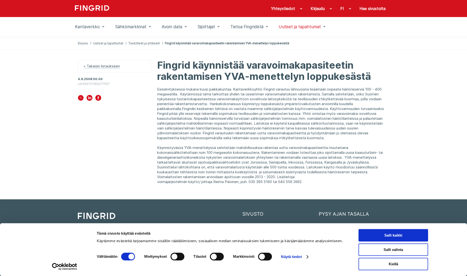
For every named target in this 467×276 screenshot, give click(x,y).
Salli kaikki (393, 235)
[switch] (177, 256)
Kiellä (393, 264)
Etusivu (83, 43)
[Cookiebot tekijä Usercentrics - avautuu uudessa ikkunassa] (64, 266)
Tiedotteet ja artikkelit (144, 43)
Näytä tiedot (291, 257)
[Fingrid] (141, 8)
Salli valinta (393, 250)
